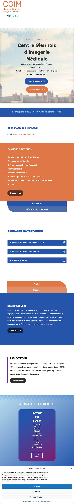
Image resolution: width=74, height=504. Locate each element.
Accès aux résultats (37, 89)
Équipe (37, 284)
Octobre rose (37, 417)
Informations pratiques (37, 209)
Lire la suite (37, 455)
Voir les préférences (37, 497)
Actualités (37, 203)
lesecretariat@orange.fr (24, 134)
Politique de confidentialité (43, 501)
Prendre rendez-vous (36, 81)
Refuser (37, 492)
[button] (71, 468)
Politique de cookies (28, 501)
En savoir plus (15, 193)
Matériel (37, 290)
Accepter (37, 486)
